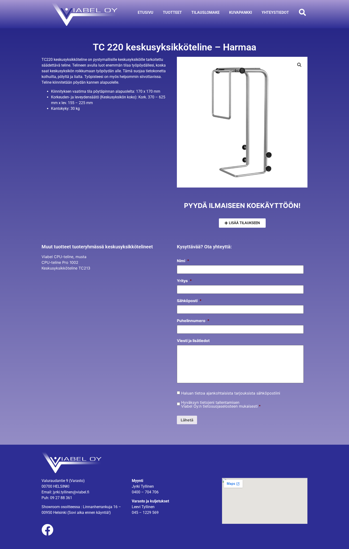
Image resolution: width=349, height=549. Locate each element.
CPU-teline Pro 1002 (60, 262)
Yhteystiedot (275, 12)
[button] (302, 12)
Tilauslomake (205, 12)
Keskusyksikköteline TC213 (66, 268)
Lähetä (187, 420)
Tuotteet (172, 12)
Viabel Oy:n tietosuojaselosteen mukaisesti (219, 406)
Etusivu (145, 12)
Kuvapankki (240, 12)
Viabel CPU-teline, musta (64, 256)
